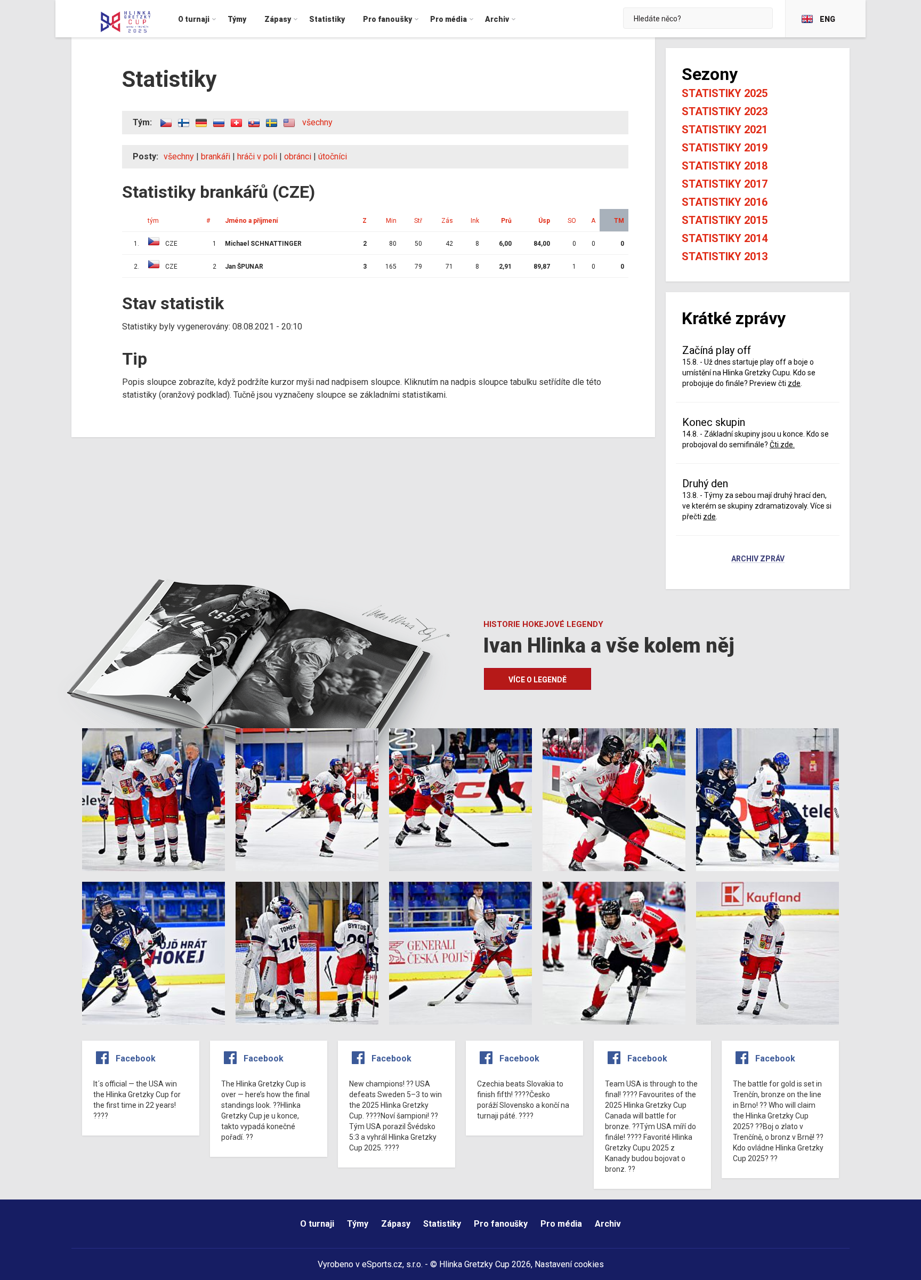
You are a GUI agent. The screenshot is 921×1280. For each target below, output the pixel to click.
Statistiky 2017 (725, 184)
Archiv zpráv (758, 559)
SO (572, 220)
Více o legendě (537, 679)
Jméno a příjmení (251, 220)
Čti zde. (782, 444)
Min (391, 220)
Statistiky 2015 (725, 220)
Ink (475, 220)
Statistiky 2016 (725, 202)
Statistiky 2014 (725, 238)
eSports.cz (382, 1264)
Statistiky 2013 (725, 256)
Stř (418, 220)
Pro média (561, 1224)
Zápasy (395, 1224)
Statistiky (442, 1224)
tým (153, 220)
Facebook (136, 1058)
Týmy (357, 1224)
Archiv (608, 1224)
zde (794, 383)
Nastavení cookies (569, 1264)
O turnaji (317, 1224)
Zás (447, 220)
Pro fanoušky (501, 1224)
